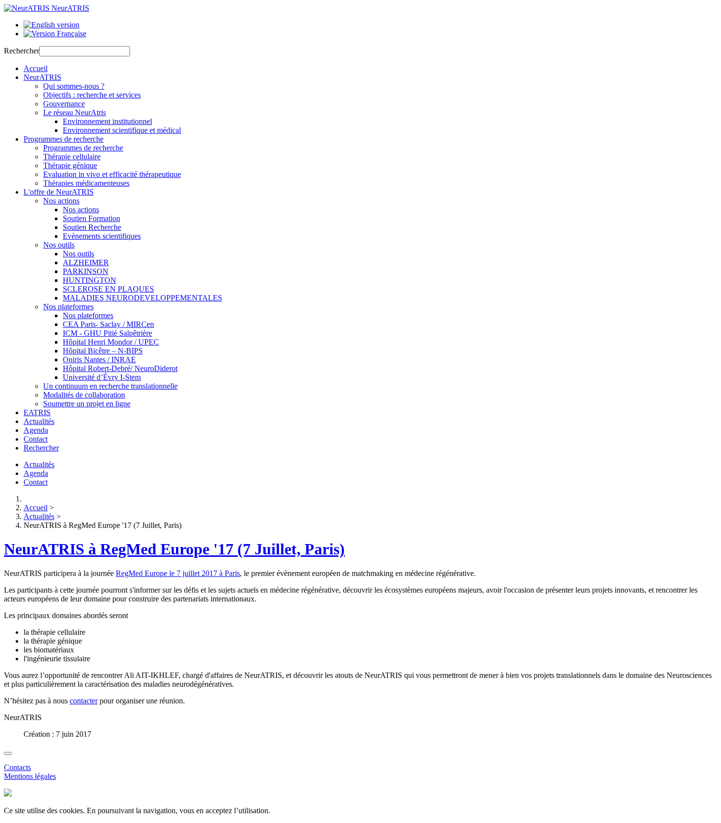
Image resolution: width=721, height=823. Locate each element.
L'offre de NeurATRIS (59, 192)
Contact (36, 439)
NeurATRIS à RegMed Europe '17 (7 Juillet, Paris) (174, 549)
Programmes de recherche (63, 139)
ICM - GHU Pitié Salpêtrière (107, 333)
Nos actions (61, 201)
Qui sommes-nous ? (73, 86)
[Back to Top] (8, 753)
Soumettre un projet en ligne (86, 403)
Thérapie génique (70, 165)
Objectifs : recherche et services (92, 95)
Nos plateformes (68, 306)
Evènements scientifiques (102, 236)
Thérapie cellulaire (72, 156)
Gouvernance (64, 104)
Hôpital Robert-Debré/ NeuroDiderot (120, 368)
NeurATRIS (42, 77)
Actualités (39, 421)
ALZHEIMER (86, 262)
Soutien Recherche (92, 227)
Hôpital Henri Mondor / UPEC (111, 342)
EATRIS (37, 412)
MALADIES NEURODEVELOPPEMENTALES (142, 298)
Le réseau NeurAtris (74, 112)
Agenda (36, 430)
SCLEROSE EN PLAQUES (108, 289)
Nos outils (59, 245)
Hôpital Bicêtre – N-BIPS (103, 351)
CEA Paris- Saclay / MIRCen (108, 324)
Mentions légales (30, 776)
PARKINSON (85, 271)
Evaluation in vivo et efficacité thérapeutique (112, 174)
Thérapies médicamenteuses (86, 183)
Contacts (17, 767)
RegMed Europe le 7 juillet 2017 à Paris (178, 573)
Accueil (36, 68)
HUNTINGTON (89, 280)
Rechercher (21, 51)
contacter (84, 701)
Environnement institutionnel (107, 121)
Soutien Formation (91, 218)
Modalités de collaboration (84, 395)
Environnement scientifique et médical (122, 130)
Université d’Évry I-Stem (102, 377)
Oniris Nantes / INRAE (99, 359)
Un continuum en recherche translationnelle (110, 386)
